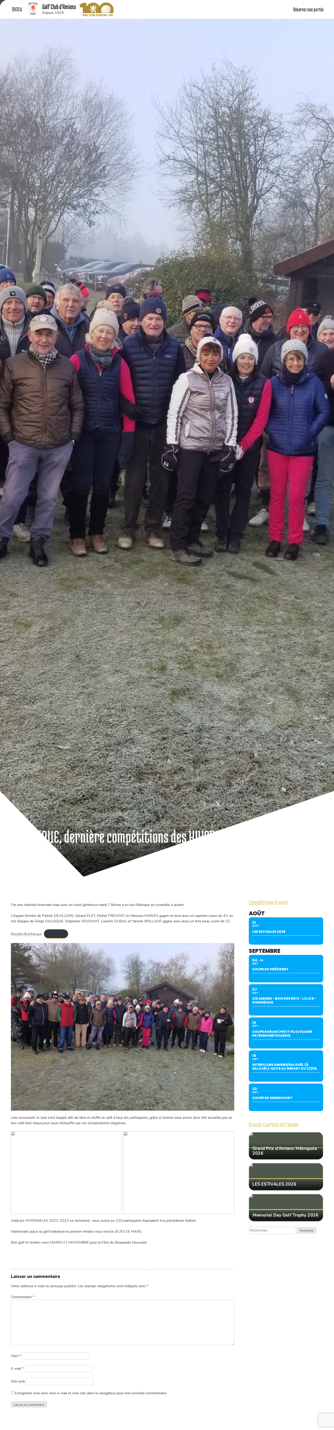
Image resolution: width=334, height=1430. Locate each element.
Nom (16, 1355)
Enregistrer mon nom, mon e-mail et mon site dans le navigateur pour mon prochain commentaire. (91, 1393)
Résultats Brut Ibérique (26, 934)
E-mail (17, 1368)
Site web (18, 1381)
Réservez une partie (308, 9)
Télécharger (56, 934)
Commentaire (22, 1297)
